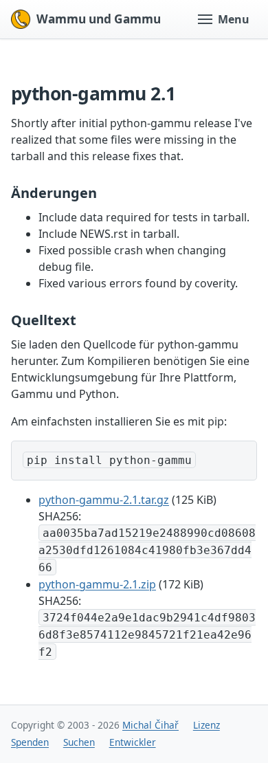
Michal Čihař (150, 724)
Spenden (30, 742)
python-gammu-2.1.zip (97, 584)
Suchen (79, 742)
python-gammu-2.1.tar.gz (103, 499)
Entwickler (132, 742)
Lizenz (206, 724)
